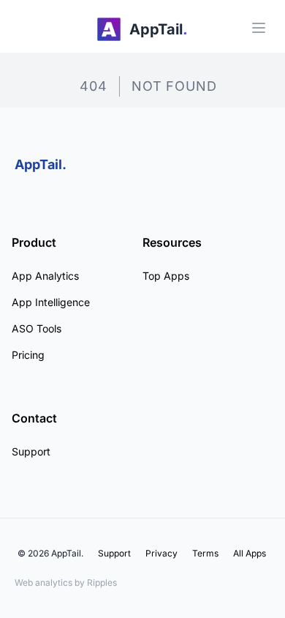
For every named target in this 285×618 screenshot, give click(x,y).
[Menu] (258, 27)
